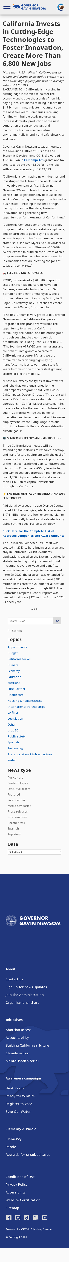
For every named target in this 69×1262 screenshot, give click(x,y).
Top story (14, 834)
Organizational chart (22, 1002)
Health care (16, 695)
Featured (14, 794)
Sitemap (12, 1208)
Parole (11, 1147)
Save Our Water (18, 1111)
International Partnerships (26, 707)
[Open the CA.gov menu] (60, 7)
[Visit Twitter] (36, 1218)
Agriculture (15, 777)
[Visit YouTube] (45, 1218)
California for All (19, 659)
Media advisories (19, 806)
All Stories (15, 631)
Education (14, 677)
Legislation (15, 718)
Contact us (14, 979)
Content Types (18, 783)
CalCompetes (34, 160)
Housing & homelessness (25, 701)
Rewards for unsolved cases (28, 1154)
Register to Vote (19, 1104)
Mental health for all (22, 1061)
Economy (14, 671)
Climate (13, 665)
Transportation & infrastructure (30, 754)
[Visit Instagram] (18, 1218)
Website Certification (23, 1200)
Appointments (17, 647)
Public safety (16, 736)
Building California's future (27, 1045)
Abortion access (18, 1030)
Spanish (13, 742)
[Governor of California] (31, 7)
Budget (13, 653)
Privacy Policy (16, 1184)
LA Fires (13, 712)
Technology (15, 748)
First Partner (16, 689)
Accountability (17, 1037)
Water (12, 760)
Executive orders (19, 789)
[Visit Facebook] (9, 1218)
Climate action (17, 1053)
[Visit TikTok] (27, 1218)
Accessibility (15, 1192)
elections (14, 683)
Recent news (16, 823)
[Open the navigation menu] (7, 7)
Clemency (14, 1139)
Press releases (18, 811)
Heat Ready (15, 1088)
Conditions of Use (20, 1177)
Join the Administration (25, 995)
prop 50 (13, 730)
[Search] (57, 620)
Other (12, 725)
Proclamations (17, 817)
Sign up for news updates (26, 987)
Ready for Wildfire (20, 1096)
